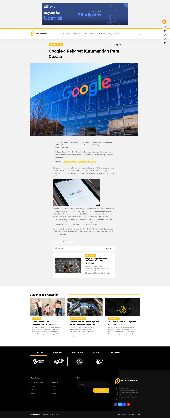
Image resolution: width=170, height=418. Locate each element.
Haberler (66, 34)
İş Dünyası (76, 34)
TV (85, 34)
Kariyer (117, 34)
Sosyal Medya (90, 255)
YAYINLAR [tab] (96, 353)
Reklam (54, 390)
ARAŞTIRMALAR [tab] (77, 353)
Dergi (111, 34)
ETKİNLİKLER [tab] (38, 353)
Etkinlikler (101, 34)
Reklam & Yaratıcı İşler (77, 318)
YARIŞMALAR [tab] (57, 353)
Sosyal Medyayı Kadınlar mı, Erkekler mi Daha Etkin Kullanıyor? (96, 261)
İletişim (54, 393)
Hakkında (55, 382)
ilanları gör (108, 248)
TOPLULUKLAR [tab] (115, 353)
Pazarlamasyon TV (37, 382)
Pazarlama (37, 318)
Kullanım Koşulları (134, 415)
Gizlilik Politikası (121, 415)
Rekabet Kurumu (67, 242)
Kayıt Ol (102, 390)
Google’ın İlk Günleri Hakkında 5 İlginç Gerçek (79, 162)
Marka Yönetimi (56, 44)
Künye (54, 386)
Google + (57, 242)
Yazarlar (92, 34)
